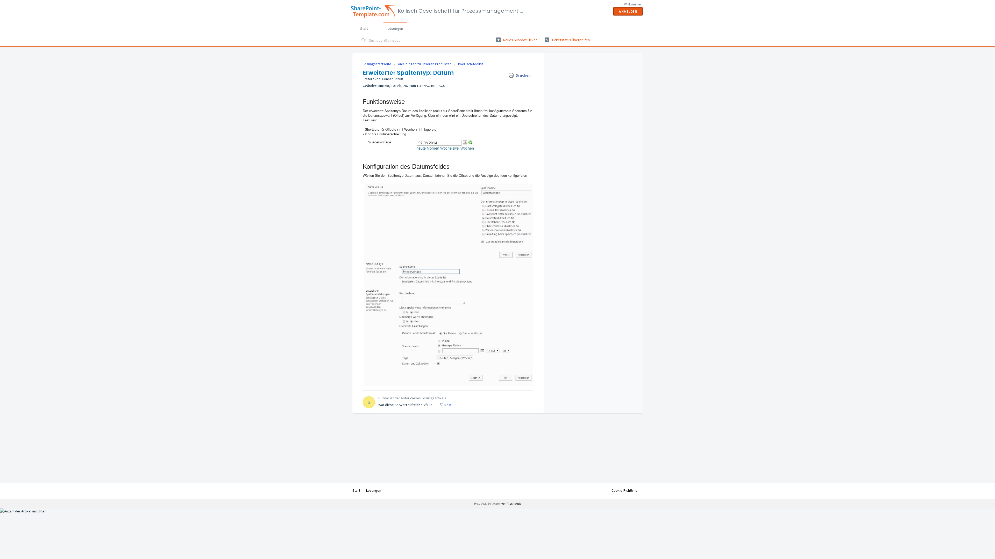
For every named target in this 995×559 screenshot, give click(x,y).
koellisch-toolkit (470, 64)
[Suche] (363, 40)
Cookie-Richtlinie (624, 490)
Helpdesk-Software (487, 503)
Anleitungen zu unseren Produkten (424, 64)
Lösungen (395, 28)
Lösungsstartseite (377, 64)
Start (364, 28)
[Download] (488, 217)
